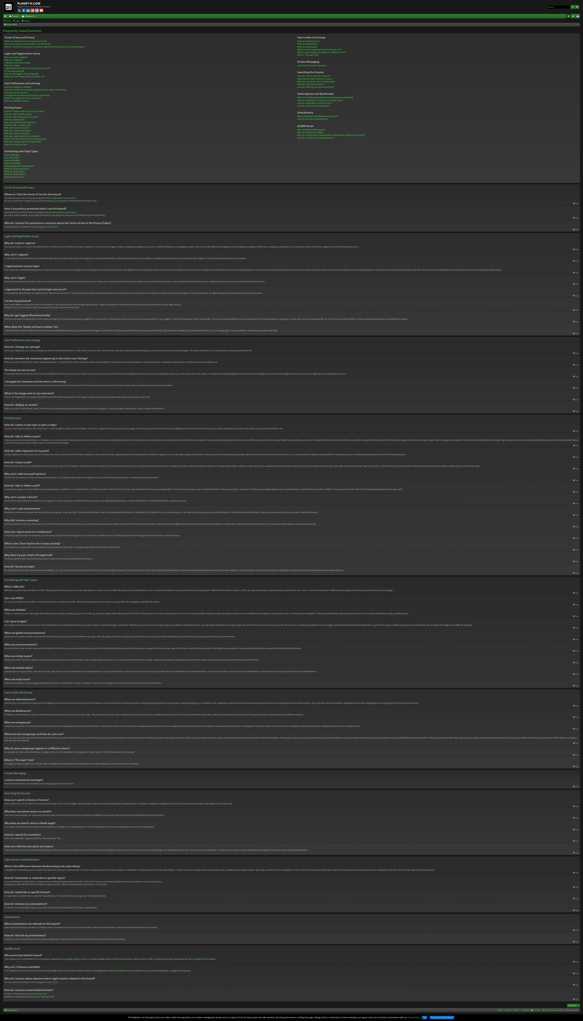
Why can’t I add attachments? (17, 130)
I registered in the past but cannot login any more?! (27, 68)
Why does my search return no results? (314, 78)
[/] (10, 7)
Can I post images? (12, 163)
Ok (424, 1018)
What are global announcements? (19, 166)
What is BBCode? (12, 155)
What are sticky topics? (14, 171)
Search (572, 7)
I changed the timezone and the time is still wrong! (27, 95)
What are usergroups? (307, 46)
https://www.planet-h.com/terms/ (61, 198)
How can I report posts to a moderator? (22, 136)
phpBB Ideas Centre (125, 970)
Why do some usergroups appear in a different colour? (321, 52)
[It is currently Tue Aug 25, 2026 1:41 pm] (577, 25)
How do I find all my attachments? (312, 119)
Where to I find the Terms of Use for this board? (25, 41)
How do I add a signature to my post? (21, 116)
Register (27, 21)
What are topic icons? (14, 177)
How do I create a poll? (14, 119)
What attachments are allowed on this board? (317, 116)
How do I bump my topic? (16, 144)
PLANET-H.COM (28, 3)
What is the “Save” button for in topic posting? (25, 138)
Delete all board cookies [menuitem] (553, 1010)
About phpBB (194, 959)
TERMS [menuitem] (500, 1010)
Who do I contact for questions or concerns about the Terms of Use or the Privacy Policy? (44, 46)
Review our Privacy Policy (442, 1018)
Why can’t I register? (13, 60)
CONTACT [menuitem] (525, 1010)
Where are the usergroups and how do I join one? (319, 49)
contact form (52, 226)
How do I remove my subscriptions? (313, 105)
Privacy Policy (413, 1017)
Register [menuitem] (578, 17)
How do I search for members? (311, 84)
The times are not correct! (15, 92)
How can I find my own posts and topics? (315, 87)
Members (29, 16)
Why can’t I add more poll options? (20, 122)
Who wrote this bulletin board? (311, 129)
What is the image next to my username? (22, 98)
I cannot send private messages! (311, 65)
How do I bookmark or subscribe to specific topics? (320, 100)
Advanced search (577, 7)
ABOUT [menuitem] (517, 1010)
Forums (15, 16)
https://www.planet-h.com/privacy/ (61, 212)
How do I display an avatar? (16, 100)
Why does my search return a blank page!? (316, 81)
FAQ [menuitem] (569, 17)
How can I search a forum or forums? (314, 76)
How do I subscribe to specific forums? (314, 103)
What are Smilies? (12, 160)
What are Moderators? (307, 43)
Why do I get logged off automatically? (21, 73)
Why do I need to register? (16, 57)
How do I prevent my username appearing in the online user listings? (35, 89)
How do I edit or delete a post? (18, 114)
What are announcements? (16, 168)
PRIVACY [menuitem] (508, 1010)
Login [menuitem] (573, 17)
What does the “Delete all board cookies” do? (24, 76)
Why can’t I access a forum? (16, 127)
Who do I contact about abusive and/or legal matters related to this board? (331, 135)
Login (17, 21)
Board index (12, 1010)
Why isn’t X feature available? (310, 132)
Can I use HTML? (11, 157)
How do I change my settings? (17, 87)
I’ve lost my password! (14, 71)
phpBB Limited (80, 959)
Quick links (6, 17)
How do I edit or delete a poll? (17, 125)
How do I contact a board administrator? (315, 137)
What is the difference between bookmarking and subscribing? (325, 97)
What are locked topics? (15, 174)
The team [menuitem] (536, 1010)
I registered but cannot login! (17, 62)
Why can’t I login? (12, 65)
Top (577, 203)
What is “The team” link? (308, 55)
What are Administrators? (308, 41)
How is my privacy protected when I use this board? (27, 43)
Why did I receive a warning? (17, 133)
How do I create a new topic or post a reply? (24, 111)
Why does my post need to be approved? (23, 141)
